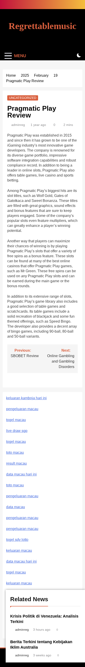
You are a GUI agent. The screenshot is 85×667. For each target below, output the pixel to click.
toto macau (15, 452)
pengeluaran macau (22, 518)
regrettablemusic (42, 26)
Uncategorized (22, 98)
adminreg (18, 125)
